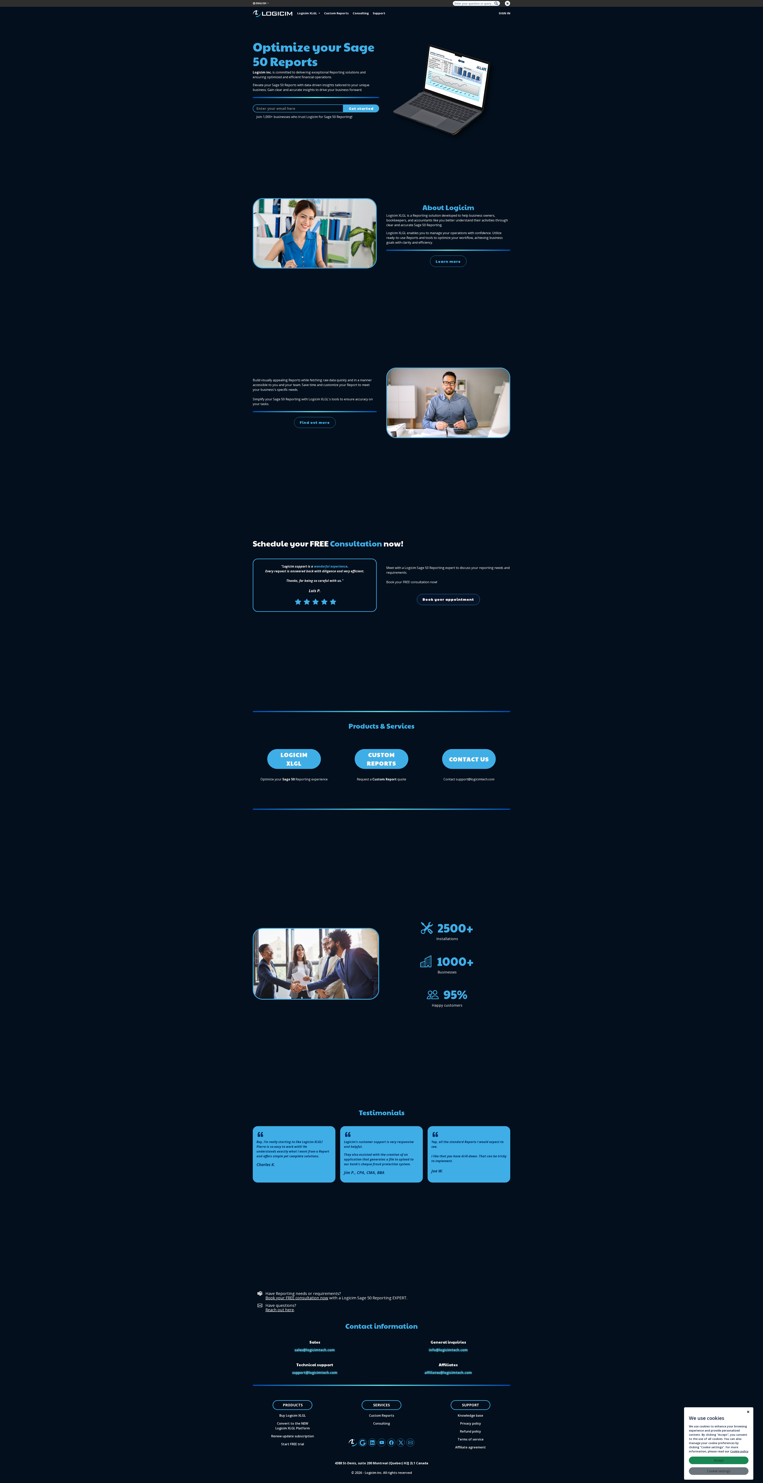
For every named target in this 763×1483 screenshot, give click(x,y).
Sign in (504, 13)
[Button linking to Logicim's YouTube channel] (382, 1442)
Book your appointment (448, 599)
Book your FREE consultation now (296, 1298)
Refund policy (470, 1431)
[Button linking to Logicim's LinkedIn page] (372, 1442)
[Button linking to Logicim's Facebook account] (391, 1442)
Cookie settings (718, 1471)
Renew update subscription (292, 1436)
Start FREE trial (292, 1444)
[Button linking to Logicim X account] (401, 1442)
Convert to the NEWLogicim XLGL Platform (292, 1425)
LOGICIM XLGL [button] (294, 759)
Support (379, 13)
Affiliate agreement (470, 1447)
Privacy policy (470, 1423)
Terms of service (471, 1439)
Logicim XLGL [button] (307, 13)
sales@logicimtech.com (315, 1350)
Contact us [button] (469, 759)
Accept (719, 1460)
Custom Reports (336, 13)
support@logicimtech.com (314, 1372)
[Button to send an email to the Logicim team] (410, 1442)
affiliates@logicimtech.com (448, 1372)
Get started (361, 108)
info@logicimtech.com (448, 1350)
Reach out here (279, 1309)
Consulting (361, 13)
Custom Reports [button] (381, 759)
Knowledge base (470, 1415)
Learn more (448, 261)
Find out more (315, 422)
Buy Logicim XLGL (292, 1415)
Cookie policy (739, 1451)
